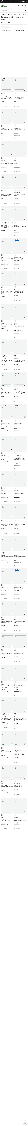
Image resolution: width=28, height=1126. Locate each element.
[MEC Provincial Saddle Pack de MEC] (20, 156)
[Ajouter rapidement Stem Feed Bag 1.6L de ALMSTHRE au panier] (25, 122)
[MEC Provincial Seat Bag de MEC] (20, 616)
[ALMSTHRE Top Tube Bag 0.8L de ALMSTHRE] (7, 354)
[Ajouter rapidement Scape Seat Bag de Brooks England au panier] (25, 252)
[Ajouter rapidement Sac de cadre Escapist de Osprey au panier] (12, 318)
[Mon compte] (22, 5)
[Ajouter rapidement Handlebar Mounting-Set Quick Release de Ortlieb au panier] (25, 812)
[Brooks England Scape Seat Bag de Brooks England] (20, 253)
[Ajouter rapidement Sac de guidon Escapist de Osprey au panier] (12, 122)
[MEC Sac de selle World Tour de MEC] (7, 648)
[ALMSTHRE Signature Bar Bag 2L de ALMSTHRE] (20, 189)
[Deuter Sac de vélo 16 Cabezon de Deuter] (20, 551)
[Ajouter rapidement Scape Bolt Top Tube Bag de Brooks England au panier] (12, 90)
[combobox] (14, 10)
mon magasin (8, 30)
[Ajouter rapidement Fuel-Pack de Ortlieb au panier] (12, 450)
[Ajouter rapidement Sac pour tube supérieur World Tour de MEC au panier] (12, 812)
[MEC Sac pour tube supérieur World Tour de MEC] (7, 813)
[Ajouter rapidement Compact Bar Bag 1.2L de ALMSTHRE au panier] (12, 219)
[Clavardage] (25, 1123)
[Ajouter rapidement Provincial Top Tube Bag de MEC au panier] (25, 679)
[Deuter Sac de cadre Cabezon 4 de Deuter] (20, 221)
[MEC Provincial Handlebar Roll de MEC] (7, 253)
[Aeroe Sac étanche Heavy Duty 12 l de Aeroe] (7, 519)
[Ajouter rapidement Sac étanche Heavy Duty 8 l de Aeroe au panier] (12, 582)
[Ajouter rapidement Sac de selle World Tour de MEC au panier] (12, 646)
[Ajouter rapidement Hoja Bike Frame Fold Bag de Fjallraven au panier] (25, 90)
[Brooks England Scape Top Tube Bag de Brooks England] (20, 583)
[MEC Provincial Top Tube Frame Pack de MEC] (20, 286)
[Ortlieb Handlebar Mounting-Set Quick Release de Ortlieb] (20, 813)
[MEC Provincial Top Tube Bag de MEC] (20, 680)
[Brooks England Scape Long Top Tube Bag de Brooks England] (20, 387)
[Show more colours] (12, 223)
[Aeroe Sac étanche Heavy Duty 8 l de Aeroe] (7, 583)
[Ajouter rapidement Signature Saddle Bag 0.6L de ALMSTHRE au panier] (12, 711)
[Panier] (18, 5)
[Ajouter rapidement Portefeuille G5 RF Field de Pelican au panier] (12, 485)
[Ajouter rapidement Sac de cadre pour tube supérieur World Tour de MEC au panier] (25, 711)
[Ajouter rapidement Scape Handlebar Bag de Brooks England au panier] (12, 417)
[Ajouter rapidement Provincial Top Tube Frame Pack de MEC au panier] (25, 284)
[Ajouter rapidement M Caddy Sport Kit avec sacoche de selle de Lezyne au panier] (12, 284)
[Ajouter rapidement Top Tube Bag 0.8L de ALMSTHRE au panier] (12, 353)
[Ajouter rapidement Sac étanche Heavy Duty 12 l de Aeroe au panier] (12, 517)
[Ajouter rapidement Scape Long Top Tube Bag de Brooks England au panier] (25, 385)
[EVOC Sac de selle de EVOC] (20, 647)
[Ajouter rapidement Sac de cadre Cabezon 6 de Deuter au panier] (12, 549)
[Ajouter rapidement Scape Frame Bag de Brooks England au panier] (25, 417)
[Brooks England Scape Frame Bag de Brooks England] (20, 419)
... (1, 14)
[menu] (25, 5)
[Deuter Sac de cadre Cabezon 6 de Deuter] (7, 551)
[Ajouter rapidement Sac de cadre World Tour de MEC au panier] (12, 744)
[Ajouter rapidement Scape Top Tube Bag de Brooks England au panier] (25, 582)
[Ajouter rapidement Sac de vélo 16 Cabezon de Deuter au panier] (25, 549)
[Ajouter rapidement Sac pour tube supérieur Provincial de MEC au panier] (12, 614)
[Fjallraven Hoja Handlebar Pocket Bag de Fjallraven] (20, 354)
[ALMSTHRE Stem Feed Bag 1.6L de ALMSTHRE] (20, 124)
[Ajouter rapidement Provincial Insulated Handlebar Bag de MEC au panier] (12, 385)
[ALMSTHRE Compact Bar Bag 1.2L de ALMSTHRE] (7, 221)
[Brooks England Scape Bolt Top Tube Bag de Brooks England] (7, 92)
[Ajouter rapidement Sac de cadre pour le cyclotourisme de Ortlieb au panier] (12, 155)
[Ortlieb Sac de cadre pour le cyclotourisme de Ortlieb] (7, 156)
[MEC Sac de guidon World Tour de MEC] (7, 680)
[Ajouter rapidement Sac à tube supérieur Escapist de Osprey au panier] (12, 187)
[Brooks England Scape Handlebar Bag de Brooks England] (7, 419)
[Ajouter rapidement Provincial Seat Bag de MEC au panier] (25, 614)
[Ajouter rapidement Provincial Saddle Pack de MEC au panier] (25, 155)
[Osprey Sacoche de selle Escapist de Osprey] (20, 486)
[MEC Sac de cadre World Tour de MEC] (7, 746)
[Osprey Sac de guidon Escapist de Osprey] (7, 124)
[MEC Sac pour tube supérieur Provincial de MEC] (7, 616)
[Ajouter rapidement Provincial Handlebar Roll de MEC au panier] (12, 252)
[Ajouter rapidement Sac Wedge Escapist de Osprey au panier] (25, 517)
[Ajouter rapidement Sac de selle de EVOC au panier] (25, 646)
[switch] (3, 30)
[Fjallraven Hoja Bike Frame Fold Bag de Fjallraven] (20, 92)
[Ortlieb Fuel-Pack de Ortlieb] (7, 451)
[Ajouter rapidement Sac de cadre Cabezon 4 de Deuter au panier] (25, 219)
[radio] (2, 93)
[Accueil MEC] (4, 5)
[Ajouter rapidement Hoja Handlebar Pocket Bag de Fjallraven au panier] (25, 353)
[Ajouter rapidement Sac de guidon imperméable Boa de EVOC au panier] (25, 318)
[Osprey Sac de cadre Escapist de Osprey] (7, 319)
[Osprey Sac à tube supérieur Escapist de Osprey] (7, 189)
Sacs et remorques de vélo (9, 14)
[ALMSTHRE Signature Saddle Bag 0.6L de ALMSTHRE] (7, 712)
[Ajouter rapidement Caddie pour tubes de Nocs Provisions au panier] (25, 778)
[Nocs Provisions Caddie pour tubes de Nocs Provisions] (20, 780)
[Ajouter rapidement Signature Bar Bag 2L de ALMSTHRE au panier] (25, 187)
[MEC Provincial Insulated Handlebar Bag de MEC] (7, 387)
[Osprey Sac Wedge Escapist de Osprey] (20, 519)
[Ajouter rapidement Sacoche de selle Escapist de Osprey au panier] (25, 485)
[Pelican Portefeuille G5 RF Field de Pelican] (7, 486)
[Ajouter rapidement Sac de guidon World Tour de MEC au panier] (12, 679)
